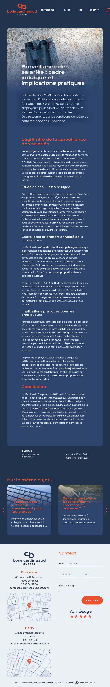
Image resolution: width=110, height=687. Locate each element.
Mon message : (65, 582)
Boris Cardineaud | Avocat (33, 683)
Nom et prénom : (66, 560)
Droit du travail (80, 458)
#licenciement (27, 457)
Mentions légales (54, 683)
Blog (79, 10)
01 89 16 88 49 (29, 640)
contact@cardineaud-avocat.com (29, 588)
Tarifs (67, 10)
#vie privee (26, 454)
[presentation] (3, 510)
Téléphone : (64, 571)
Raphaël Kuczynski (86, 683)
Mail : (87, 571)
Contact (94, 10)
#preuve (35, 454)
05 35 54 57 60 (29, 584)
